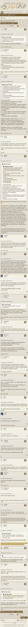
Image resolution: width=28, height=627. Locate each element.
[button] (14, 26)
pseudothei (6, 356)
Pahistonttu (6, 49)
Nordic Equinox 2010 (7, 21)
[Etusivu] (14, 6)
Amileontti (6, 235)
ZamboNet (6, 547)
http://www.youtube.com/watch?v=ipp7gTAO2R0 (11, 513)
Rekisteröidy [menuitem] (26, 13)
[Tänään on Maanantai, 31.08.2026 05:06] (26, 18)
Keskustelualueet (2, 13)
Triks (4, 396)
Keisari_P (5, 253)
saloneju (5, 155)
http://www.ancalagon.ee (15, 311)
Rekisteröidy (12, 14)
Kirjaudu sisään (5, 14)
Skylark (5, 524)
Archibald (6, 440)
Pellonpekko (6, 321)
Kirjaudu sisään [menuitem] (23, 13)
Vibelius (5, 28)
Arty (9, 624)
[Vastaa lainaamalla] (25, 29)
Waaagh (5, 374)
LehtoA (5, 136)
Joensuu (5, 428)
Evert (5, 413)
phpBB (14, 622)
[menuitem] (20, 620)
